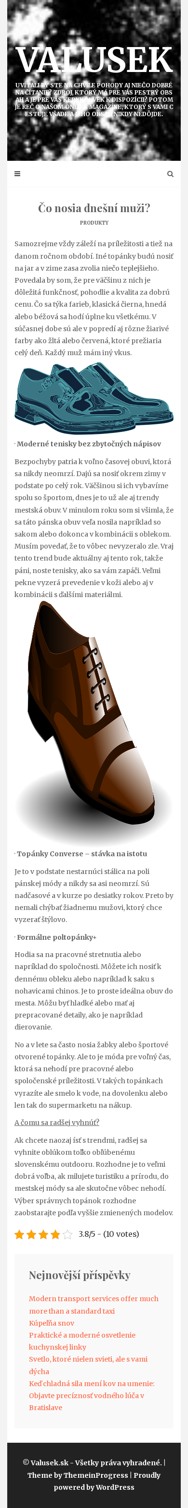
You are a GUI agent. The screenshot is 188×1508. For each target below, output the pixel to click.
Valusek (94, 78)
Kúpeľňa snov (51, 1323)
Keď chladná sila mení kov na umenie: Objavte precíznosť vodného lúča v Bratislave (91, 1395)
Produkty (94, 223)
